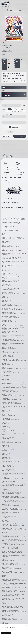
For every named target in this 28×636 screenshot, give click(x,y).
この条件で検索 (20, 136)
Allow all (6, 632)
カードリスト (7, 179)
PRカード (7, 180)
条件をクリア (6, 136)
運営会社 (3, 211)
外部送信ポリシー (21, 211)
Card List (7, 6)
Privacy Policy (4, 630)
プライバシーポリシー (11, 211)
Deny (16, 632)
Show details (24, 632)
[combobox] (14, 116)
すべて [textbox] (4, 116)
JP (19, 3)
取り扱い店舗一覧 (16, 202)
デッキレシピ (7, 182)
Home (2, 6)
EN (22, 3)
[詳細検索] (24, 105)
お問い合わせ (6, 202)
